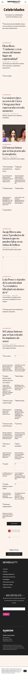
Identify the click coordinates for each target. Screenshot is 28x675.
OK (25, 671)
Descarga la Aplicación (8, 574)
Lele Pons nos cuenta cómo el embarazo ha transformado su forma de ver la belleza (20, 435)
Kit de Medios (6, 579)
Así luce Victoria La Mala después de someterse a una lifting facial (7, 455)
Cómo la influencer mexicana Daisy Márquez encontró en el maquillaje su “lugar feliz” (20, 476)
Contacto (5, 569)
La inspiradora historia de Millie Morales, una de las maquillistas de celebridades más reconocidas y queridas (19, 414)
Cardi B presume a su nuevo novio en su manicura (8, 474)
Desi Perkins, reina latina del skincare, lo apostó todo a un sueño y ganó (20, 387)
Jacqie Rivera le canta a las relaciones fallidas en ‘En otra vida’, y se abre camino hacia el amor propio (20, 367)
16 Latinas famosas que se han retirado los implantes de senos (13, 336)
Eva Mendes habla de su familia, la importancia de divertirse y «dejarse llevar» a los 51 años (20, 496)
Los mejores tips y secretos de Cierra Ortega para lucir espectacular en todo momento (14, 104)
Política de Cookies (7, 584)
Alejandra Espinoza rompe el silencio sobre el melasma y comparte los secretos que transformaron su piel (20, 179)
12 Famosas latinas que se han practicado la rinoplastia (14, 151)
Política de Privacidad (8, 582)
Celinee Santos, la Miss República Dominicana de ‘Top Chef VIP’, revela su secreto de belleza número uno (7, 201)
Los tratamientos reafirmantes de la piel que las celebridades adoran (7, 495)
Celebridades (7, 42)
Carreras (5, 571)
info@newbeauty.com (7, 640)
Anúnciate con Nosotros (9, 577)
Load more (14, 523)
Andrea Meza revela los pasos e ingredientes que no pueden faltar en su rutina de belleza (19, 200)
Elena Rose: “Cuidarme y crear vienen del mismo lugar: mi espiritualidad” (12, 52)
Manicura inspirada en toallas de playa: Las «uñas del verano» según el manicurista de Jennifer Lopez (8, 435)
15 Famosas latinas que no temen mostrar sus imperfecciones (7, 412)
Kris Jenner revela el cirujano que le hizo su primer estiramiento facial (8, 515)
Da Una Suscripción (14, 554)
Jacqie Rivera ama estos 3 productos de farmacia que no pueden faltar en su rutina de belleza (13, 238)
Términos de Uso (7, 587)
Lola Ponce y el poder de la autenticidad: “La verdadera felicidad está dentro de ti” (14, 286)
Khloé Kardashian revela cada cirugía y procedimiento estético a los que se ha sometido (19, 455)
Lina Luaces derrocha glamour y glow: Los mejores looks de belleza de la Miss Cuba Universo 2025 (8, 367)
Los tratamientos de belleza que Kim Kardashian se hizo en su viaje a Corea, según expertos (8, 178)
